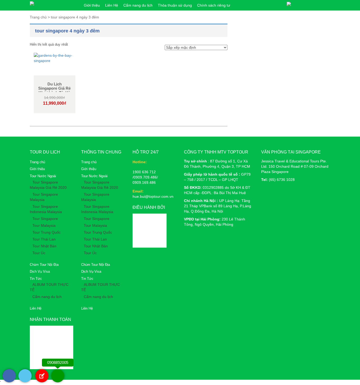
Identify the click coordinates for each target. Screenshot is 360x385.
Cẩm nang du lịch (138, 5)
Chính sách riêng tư (213, 5)
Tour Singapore (45, 218)
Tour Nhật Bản (44, 246)
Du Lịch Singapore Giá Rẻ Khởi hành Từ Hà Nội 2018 (54, 90)
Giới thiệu (92, 5)
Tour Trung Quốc (46, 232)
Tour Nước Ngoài (43, 176)
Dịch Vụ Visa (40, 271)
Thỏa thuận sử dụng (175, 5)
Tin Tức (36, 279)
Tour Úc (38, 253)
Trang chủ (37, 162)
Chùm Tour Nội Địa (44, 265)
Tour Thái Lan (44, 239)
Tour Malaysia (44, 225)
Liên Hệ (111, 5)
